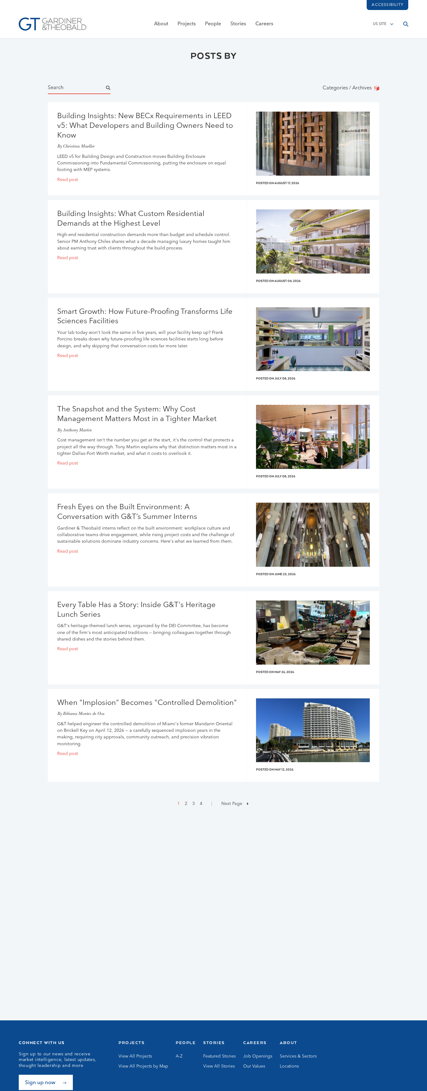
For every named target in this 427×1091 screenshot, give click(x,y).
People (213, 24)
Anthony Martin (77, 430)
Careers (264, 24)
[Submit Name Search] (114, 88)
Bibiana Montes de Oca (83, 714)
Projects (187, 24)
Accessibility (387, 5)
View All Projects (135, 1056)
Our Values (254, 1066)
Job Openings (257, 1056)
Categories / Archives (348, 88)
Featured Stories (219, 1056)
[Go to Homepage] (52, 24)
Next (231, 804)
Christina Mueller (78, 146)
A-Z (179, 1056)
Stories (238, 24)
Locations (289, 1066)
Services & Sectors (298, 1056)
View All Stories (219, 1066)
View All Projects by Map (143, 1066)
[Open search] (405, 24)
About (161, 24)
